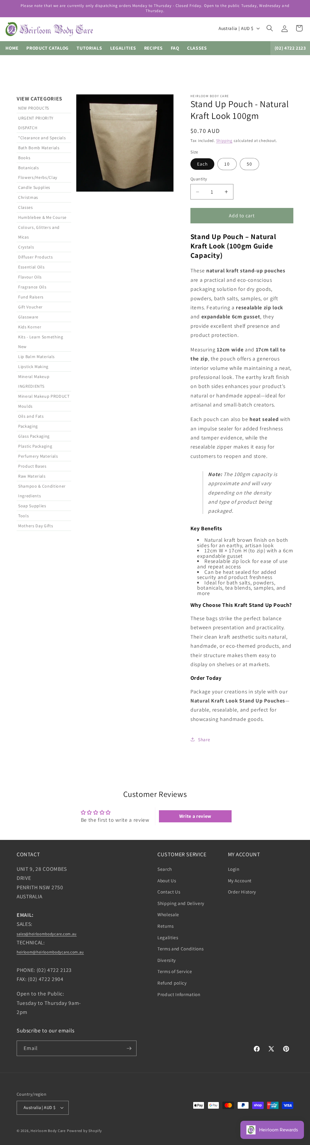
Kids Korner (29, 327)
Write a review (195, 816)
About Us (166, 880)
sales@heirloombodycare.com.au (47, 933)
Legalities (167, 937)
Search (164, 869)
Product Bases (32, 466)
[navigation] (44, 420)
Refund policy (172, 983)
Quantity (198, 179)
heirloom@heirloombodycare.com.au (50, 952)
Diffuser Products (35, 257)
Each (202, 164)
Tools (23, 515)
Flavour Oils (30, 277)
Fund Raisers (31, 297)
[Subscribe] (129, 1048)
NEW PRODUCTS (33, 108)
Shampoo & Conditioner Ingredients (42, 490)
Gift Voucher (30, 307)
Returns (165, 926)
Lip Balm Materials (36, 356)
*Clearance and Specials (42, 137)
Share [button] (204, 739)
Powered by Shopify (84, 1130)
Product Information (178, 994)
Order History (242, 892)
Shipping (224, 140)
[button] (269, 28)
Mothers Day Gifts (35, 525)
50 (249, 164)
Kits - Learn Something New (40, 341)
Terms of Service (174, 971)
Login (233, 869)
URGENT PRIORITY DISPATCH (36, 122)
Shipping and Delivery (180, 903)
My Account (240, 880)
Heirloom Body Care (48, 1130)
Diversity (166, 960)
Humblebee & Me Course (42, 217)
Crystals (26, 247)
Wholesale (168, 914)
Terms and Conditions (180, 949)
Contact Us (168, 892)
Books (24, 157)
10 (226, 164)
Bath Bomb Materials (39, 147)
